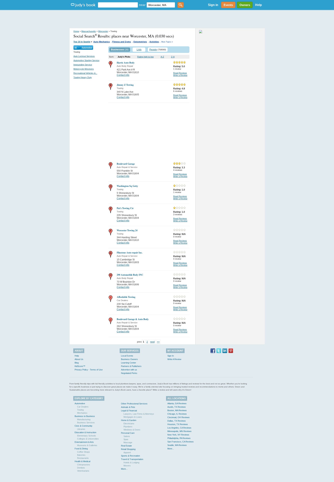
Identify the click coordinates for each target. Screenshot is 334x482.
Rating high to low (145, 57)
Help (258, 5)
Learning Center (128, 363)
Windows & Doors (132, 430)
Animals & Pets (128, 407)
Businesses (117, 49)
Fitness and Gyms (121, 42)
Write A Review (174, 359)
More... (124, 469)
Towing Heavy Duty (82, 77)
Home (76, 31)
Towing (80, 410)
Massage (128, 442)
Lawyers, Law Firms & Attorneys (139, 414)
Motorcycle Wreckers (83, 69)
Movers (127, 465)
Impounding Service (82, 65)
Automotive (87, 47)
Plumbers (128, 426)
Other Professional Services (134, 403)
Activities (154, 42)
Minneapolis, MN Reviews (179, 431)
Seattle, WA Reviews (177, 445)
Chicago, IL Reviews (177, 414)
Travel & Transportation (132, 459)
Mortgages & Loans (133, 417)
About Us (79, 359)
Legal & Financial (129, 410)
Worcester (103, 31)
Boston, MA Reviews (177, 410)
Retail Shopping (128, 449)
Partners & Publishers (131, 366)
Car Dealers (83, 407)
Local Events (127, 356)
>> (158, 342)
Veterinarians (83, 471)
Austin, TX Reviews (176, 407)
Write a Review (180, 75)
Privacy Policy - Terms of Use (89, 369)
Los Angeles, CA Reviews (179, 428)
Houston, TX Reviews (177, 424)
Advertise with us (129, 369)
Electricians (129, 423)
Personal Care (128, 433)
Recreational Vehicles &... (85, 73)
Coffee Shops (83, 452)
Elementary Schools (86, 436)
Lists (139, 49)
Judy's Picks (124, 57)
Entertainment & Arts (84, 442)
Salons (127, 436)
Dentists (81, 468)
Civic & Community (83, 426)
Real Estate (126, 446)
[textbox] (118, 5)
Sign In (170, 356)
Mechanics (82, 413)
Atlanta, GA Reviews (177, 403)
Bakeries (81, 455)
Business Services (86, 422)
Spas (126, 439)
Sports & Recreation (130, 456)
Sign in (213, 5)
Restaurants (83, 458)
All (75, 47)
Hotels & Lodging (131, 462)
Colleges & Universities (88, 439)
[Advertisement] (167, 19)
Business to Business (85, 416)
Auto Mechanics (101, 42)
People (153, 49)
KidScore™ (80, 366)
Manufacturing (83, 419)
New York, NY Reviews (178, 435)
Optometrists (140, 42)
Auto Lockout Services (84, 56)
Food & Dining (81, 448)
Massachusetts (88, 31)
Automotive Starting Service (86, 60)
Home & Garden (128, 420)
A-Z (162, 57)
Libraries (81, 429)
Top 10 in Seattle (81, 42)
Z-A (173, 57)
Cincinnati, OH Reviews (178, 417)
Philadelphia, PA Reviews (179, 438)
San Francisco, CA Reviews (180, 441)
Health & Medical (82, 461)
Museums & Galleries (87, 445)
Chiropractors (83, 464)
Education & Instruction (85, 432)
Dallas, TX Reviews (176, 421)
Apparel (127, 452)
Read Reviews (180, 73)
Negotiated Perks (129, 373)
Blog (77, 363)
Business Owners (129, 359)
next (152, 342)
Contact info (123, 75)
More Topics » (167, 42)
